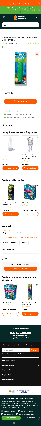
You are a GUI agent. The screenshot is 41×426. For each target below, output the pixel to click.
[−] (18, 94)
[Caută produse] (5, 24)
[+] (25, 94)
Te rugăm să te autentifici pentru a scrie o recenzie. (19, 237)
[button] (20, 125)
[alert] (20, 410)
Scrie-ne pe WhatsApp (19, 335)
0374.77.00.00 (20, 332)
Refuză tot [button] (31, 418)
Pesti (3, 31)
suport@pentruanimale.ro (20, 338)
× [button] (39, 397)
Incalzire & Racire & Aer (13, 31)
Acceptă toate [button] (11, 418)
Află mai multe (22, 407)
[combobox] (20, 24)
